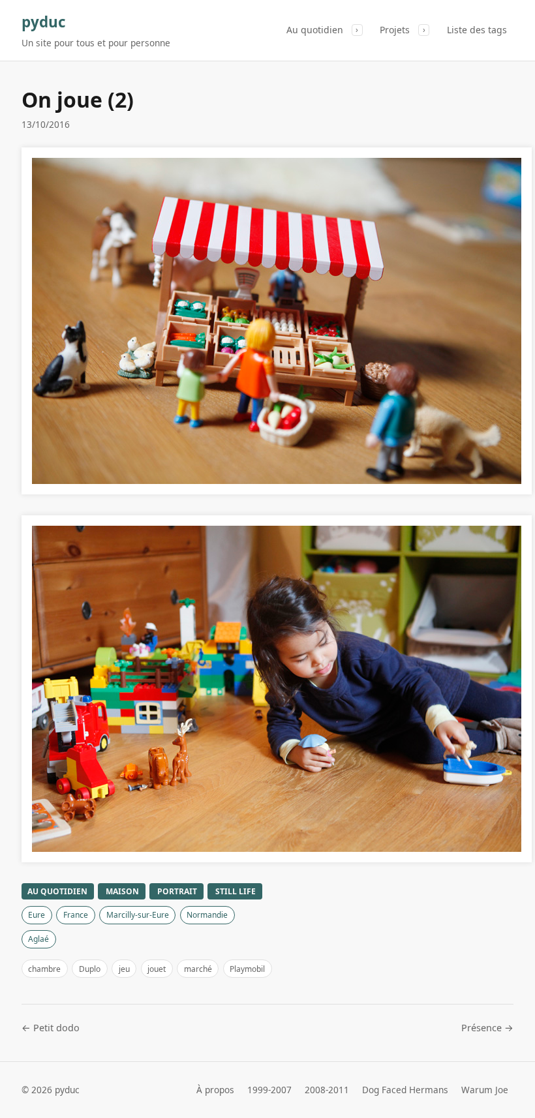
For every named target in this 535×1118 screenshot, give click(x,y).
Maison (122, 891)
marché (198, 968)
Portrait (177, 891)
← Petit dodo (51, 1027)
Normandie (207, 914)
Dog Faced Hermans (405, 1089)
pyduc (44, 22)
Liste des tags (477, 29)
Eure (36, 914)
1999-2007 (269, 1089)
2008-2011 (327, 1089)
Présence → (487, 1027)
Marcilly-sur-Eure (137, 914)
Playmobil (247, 968)
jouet (156, 968)
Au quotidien (314, 29)
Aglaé (38, 938)
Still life (235, 891)
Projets (395, 29)
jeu (124, 968)
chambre (44, 968)
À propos (215, 1089)
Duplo (89, 968)
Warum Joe (484, 1089)
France (75, 914)
